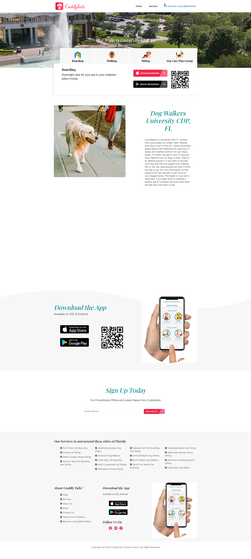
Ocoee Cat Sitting (71, 452)
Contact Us (68, 512)
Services (153, 6)
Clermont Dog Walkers (108, 455)
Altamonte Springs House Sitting (179, 454)
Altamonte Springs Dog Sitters (108, 449)
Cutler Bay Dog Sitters (178, 467)
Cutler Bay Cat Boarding (109, 460)
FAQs (65, 494)
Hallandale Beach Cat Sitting (181, 448)
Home (139, 6)
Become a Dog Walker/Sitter (182, 6)
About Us (67, 503)
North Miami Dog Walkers (145, 460)
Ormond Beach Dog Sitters (145, 455)
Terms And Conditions (73, 517)
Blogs (65, 508)
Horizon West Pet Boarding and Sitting (75, 463)
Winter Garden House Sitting (76, 457)
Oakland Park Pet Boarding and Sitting (144, 449)
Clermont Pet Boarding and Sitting (180, 461)
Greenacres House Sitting (110, 469)
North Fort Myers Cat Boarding (142, 466)
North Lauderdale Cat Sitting (111, 464)
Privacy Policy (132, 547)
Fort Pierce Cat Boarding (74, 448)
